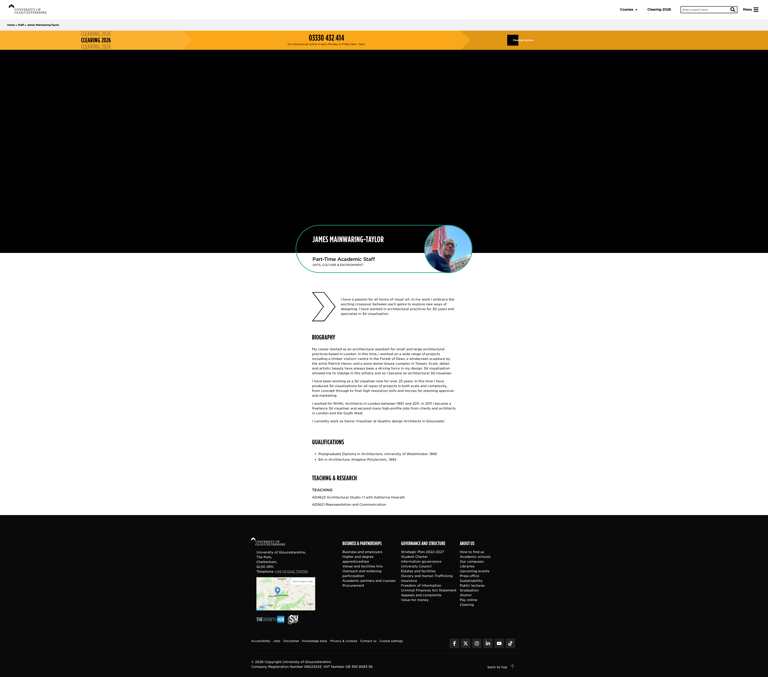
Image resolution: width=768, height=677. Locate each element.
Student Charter (414, 557)
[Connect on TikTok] (510, 643)
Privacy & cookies (343, 641)
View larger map (302, 581)
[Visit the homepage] (28, 9)
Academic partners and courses (368, 581)
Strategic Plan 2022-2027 (422, 552)
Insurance (409, 581)
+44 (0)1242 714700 (291, 571)
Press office (469, 576)
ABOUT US (467, 543)
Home (11, 24)
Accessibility (260, 641)
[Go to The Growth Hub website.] (271, 623)
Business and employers (362, 552)
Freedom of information (421, 585)
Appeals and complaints (421, 595)
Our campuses (472, 561)
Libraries (467, 566)
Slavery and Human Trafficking (427, 576)
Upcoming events (474, 571)
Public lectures (472, 585)
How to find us (472, 552)
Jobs (276, 641)
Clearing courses (515, 40)
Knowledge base (314, 641)
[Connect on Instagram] (477, 643)
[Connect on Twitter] (465, 643)
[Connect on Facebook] (454, 643)
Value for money (415, 600)
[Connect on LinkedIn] (488, 643)
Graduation (469, 590)
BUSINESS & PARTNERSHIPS (362, 543)
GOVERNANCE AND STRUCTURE (423, 543)
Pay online (468, 600)
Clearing (467, 605)
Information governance (421, 561)
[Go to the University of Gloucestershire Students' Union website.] (293, 623)
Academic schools (475, 557)
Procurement (353, 585)
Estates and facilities (418, 571)
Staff (21, 24)
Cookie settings (391, 641)
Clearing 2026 (659, 9)
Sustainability (471, 581)
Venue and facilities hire (362, 566)
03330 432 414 (326, 38)
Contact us (368, 641)
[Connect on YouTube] (499, 643)
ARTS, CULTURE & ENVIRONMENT (337, 265)
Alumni (466, 595)
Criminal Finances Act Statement (428, 590)
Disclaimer (291, 641)
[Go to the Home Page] (272, 542)
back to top (498, 667)
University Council (416, 566)
